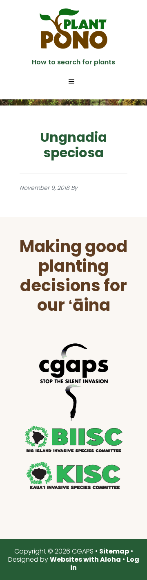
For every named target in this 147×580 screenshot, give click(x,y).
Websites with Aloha (85, 559)
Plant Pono (73, 28)
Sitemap (114, 551)
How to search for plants (73, 62)
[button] (73, 81)
